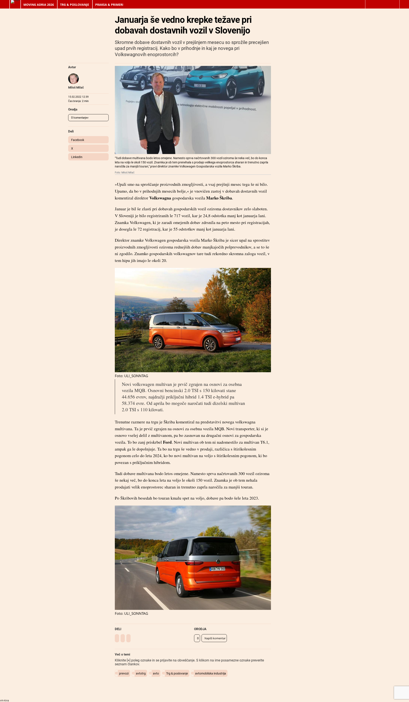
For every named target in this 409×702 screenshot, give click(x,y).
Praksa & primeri (109, 5)
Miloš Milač (76, 87)
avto (156, 673)
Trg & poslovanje (74, 5)
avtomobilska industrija (210, 673)
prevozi (124, 673)
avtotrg (141, 673)
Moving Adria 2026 (38, 5)
